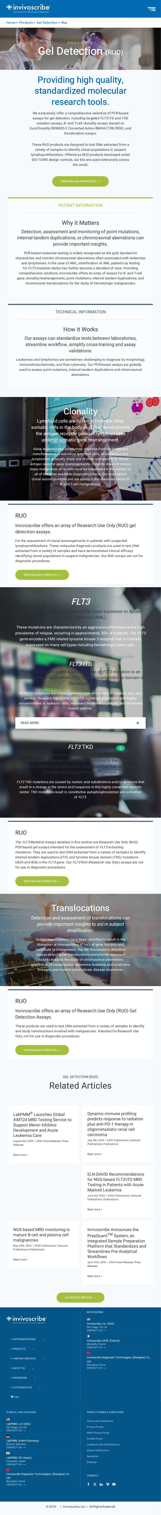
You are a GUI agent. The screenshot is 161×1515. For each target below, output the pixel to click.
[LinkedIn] (101, 1484)
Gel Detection (47, 22)
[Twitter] (94, 1484)
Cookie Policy (95, 1439)
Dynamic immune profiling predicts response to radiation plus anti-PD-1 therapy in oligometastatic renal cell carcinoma (115, 1124)
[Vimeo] (107, 1484)
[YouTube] (114, 1484)
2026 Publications (118, 1140)
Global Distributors (98, 1451)
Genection (93, 1456)
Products (26, 22)
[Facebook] (88, 1484)
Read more (19, 1155)
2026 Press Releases (48, 1141)
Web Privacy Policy (98, 1433)
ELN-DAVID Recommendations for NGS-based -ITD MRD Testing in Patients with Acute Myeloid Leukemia (115, 1182)
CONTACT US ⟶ (96, 1330)
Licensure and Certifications (103, 1445)
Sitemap (92, 1462)
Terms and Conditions (100, 1421)
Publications (110, 1144)
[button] (80, 723)
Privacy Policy (95, 1427)
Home (11, 22)
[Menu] (151, 7)
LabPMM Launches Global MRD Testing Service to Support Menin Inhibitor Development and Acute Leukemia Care (42, 1125)
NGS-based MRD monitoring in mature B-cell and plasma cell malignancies (41, 1235)
